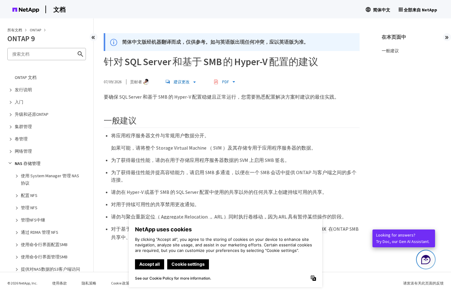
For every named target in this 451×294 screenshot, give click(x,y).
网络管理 (23, 151)
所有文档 (14, 30)
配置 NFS (29, 195)
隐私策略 (89, 283)
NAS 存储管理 (27, 163)
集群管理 (23, 126)
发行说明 (23, 89)
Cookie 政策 (120, 283)
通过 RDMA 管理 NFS (39, 232)
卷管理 (21, 139)
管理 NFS (29, 207)
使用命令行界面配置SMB (44, 244)
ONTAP (36, 30)
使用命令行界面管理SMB (44, 257)
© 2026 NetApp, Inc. (22, 283)
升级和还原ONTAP (31, 114)
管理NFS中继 (33, 220)
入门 (19, 102)
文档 (59, 9)
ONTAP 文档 (26, 77)
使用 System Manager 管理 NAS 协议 (50, 179)
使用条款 (59, 283)
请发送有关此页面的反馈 (423, 283)
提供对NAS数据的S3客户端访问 (50, 269)
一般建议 (390, 50)
